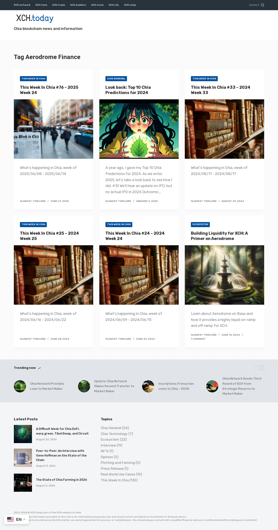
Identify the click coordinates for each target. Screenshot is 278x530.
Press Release (112, 468)
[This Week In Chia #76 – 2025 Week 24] (53, 129)
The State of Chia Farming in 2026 (61, 480)
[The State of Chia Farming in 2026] (23, 483)
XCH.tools (97, 4)
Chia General (116, 78)
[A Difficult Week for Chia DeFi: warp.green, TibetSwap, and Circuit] (23, 434)
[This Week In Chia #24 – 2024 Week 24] (139, 275)
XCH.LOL (114, 4)
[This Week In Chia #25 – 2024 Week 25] (53, 275)
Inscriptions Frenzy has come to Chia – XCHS (176, 386)
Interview (108, 445)
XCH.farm (41, 4)
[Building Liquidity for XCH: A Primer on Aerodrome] (224, 275)
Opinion (107, 457)
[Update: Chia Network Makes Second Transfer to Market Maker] (84, 386)
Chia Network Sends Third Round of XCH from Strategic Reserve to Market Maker (241, 386)
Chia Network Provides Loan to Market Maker (47, 386)
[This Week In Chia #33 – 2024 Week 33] (224, 129)
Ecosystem (200, 224)
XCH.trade (58, 4)
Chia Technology (114, 434)
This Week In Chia (33, 78)
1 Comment (198, 338)
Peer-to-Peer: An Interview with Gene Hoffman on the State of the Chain (61, 455)
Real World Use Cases (118, 474)
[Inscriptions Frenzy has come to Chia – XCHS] (148, 386)
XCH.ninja (130, 4)
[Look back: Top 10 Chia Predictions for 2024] (139, 129)
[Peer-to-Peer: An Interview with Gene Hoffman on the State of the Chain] (23, 458)
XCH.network (22, 4)
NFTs (105, 451)
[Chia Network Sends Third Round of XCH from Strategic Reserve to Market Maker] (212, 386)
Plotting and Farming (118, 463)
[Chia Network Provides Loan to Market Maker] (20, 386)
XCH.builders (78, 4)
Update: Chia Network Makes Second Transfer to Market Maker (114, 386)
